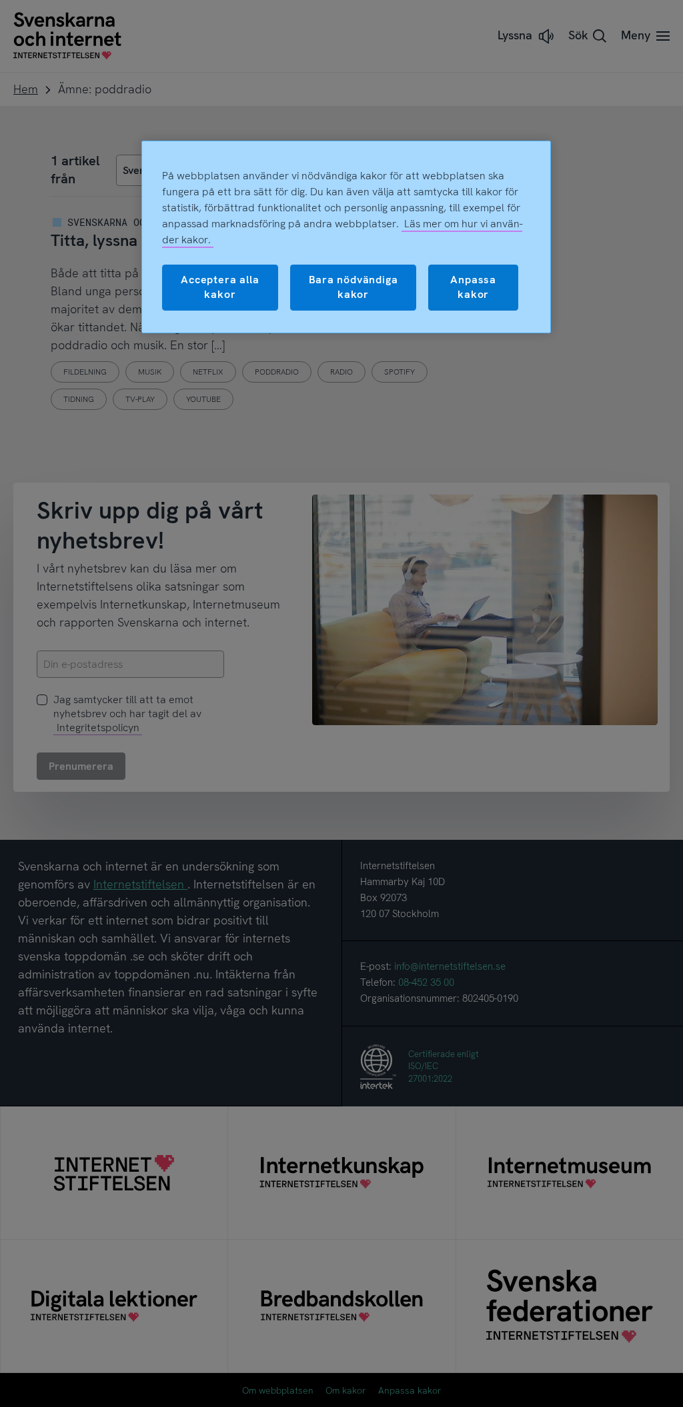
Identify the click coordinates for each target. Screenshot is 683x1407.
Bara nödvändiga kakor (353, 287)
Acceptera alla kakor (220, 287)
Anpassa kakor (473, 287)
